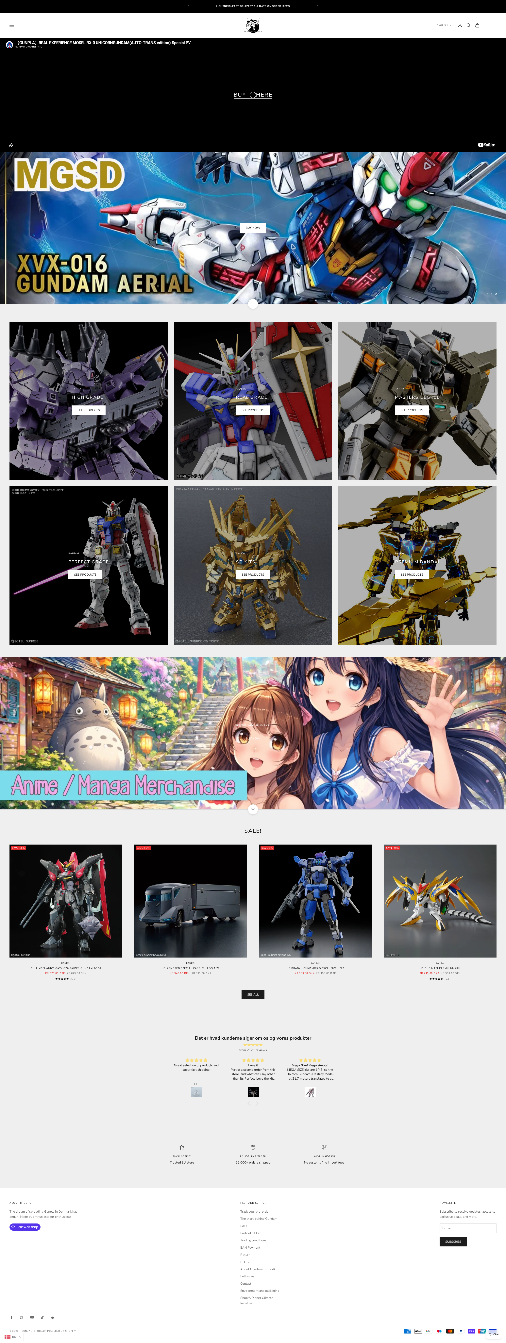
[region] (253, 228)
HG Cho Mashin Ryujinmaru (440, 968)
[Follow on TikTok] (42, 1317)
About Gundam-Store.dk (258, 1269)
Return (245, 1255)
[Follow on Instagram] (22, 1317)
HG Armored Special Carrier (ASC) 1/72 (191, 968)
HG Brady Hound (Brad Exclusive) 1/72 (315, 968)
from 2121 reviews (253, 1050)
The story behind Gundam (258, 1219)
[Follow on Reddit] (53, 1317)
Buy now (253, 228)
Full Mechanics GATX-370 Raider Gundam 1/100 (66, 968)
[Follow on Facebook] (11, 1317)
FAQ (243, 1226)
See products (88, 410)
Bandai (65, 963)
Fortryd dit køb (250, 1233)
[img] (253, 1045)
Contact (245, 1283)
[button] (250, 1103)
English (442, 25)
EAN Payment (250, 1247)
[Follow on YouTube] (32, 1317)
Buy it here (253, 95)
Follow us (247, 1276)
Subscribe (453, 1242)
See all (253, 995)
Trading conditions (253, 1240)
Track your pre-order (255, 1211)
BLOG (244, 1262)
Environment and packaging (259, 1291)
